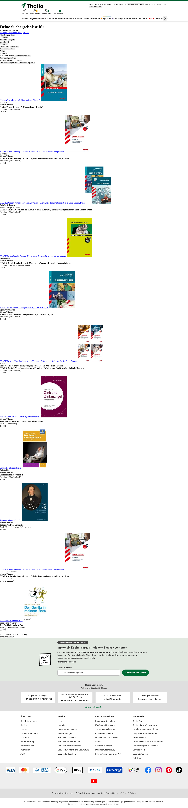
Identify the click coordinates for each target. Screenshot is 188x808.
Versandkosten (113, 804)
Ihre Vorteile (138, 716)
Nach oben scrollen (7, 637)
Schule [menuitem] (50, 18)
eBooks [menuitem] (78, 18)
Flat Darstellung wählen (26, 63)
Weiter (165, 18)
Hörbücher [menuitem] (95, 18)
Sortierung (4, 37)
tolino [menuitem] (86, 18)
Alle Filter (3, 53)
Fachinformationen (29, 733)
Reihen (2, 51)
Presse (23, 729)
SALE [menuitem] (151, 18)
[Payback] (114, 770)
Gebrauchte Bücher (14, 33)
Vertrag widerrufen (94, 707)
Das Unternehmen (28, 721)
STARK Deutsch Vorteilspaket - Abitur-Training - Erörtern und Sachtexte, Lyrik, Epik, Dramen (39, 361)
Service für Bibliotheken (69, 741)
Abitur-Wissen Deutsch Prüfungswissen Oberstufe (20, 100)
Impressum (25, 749)
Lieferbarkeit (4, 47)
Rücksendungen (65, 733)
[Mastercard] (24, 770)
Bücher (3, 33)
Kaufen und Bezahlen (105, 725)
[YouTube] (94, 781)
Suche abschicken (95, 7)
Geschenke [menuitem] (161, 18)
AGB (22, 754)
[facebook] (148, 770)
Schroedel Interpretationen (11, 468)
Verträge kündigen (103, 745)
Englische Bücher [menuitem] (38, 18)
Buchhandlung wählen (22, 56)
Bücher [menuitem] (24, 18)
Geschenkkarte (140, 737)
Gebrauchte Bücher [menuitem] (64, 18)
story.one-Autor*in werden (145, 733)
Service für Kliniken (67, 754)
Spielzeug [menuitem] (118, 18)
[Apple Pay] (77, 770)
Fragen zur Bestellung (105, 721)
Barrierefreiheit (27, 745)
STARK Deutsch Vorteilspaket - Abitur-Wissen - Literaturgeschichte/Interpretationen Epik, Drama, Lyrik (42, 203)
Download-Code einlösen (107, 737)
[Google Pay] (60, 770)
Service (61, 716)
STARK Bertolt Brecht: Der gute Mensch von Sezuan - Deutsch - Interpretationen (33, 256)
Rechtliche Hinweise (66, 661)
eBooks (26, 33)
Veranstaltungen (140, 754)
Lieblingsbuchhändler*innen (145, 729)
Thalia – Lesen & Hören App (145, 725)
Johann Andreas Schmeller (11, 520)
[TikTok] (179, 770)
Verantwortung (27, 741)
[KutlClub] (134, 770)
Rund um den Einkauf (105, 716)
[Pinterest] (169, 770)
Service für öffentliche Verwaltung (73, 749)
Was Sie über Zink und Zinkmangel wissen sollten (20, 417)
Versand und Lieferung (105, 729)
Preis (2, 44)
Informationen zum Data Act (108, 754)
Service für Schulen (67, 737)
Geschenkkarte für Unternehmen (148, 741)
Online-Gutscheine (104, 733)
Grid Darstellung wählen (9, 63)
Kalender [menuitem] (143, 18)
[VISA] (10, 770)
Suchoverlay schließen (136, 4)
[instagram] (158, 770)
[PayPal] (95, 770)
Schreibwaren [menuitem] (130, 18)
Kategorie (3, 40)
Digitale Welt (139, 749)
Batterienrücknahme (67, 729)
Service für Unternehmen (69, 745)
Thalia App (137, 721)
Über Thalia (25, 716)
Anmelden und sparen (135, 672)
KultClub (137, 758)
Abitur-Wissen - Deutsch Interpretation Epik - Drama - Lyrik (24, 307)
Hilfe (60, 721)
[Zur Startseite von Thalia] (33, 5)
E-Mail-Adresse (64, 667)
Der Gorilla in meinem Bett (11, 620)
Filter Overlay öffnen (7, 35)
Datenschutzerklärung (105, 749)
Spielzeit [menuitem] (107, 18)
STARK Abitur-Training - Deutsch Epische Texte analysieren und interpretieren (32, 151)
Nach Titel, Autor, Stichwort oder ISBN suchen (108, 4)
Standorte (25, 737)
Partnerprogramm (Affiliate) (145, 745)
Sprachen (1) (4, 42)
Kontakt (61, 725)
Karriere (24, 725)
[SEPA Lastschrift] (42, 770)
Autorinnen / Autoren (7, 49)
